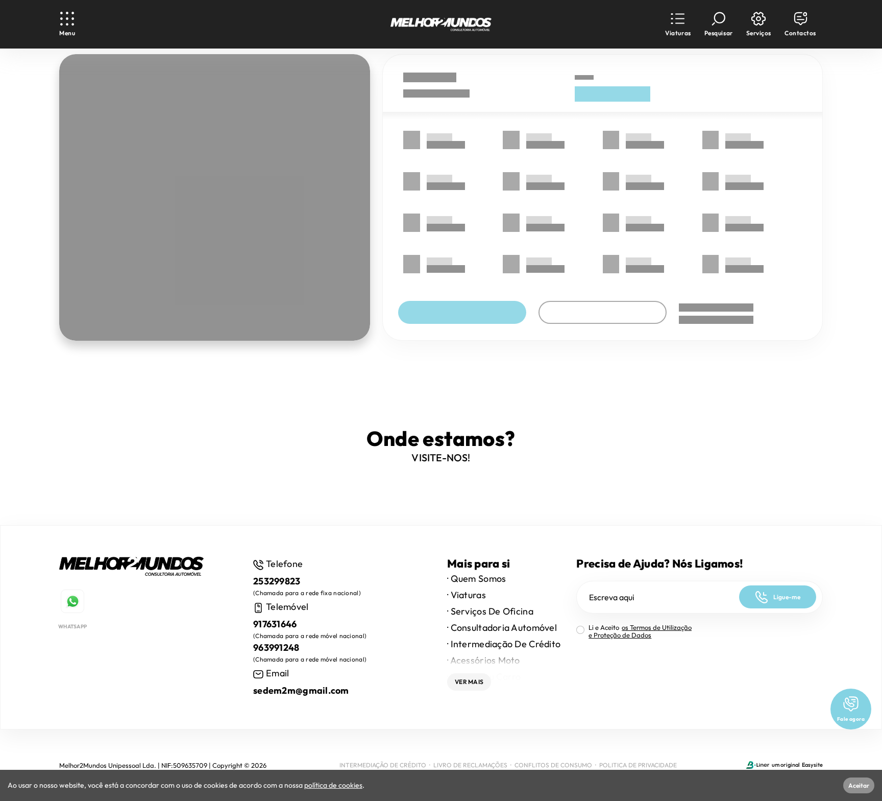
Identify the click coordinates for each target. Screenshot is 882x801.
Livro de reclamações (470, 765)
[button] (678, 24)
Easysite (812, 764)
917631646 (275, 624)
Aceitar (858, 785)
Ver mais (469, 682)
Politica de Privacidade (638, 765)
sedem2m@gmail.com (301, 690)
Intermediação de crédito (382, 765)
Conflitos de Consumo (553, 765)
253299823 (277, 581)
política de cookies (333, 785)
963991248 (276, 647)
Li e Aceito (640, 631)
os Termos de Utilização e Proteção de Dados (640, 631)
